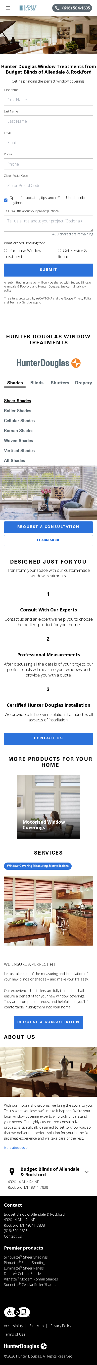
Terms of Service (21, 302)
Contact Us (48, 738)
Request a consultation (48, 1022)
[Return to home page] (31, 8)
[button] (8, 8)
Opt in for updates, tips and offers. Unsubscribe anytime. (47, 200)
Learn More (48, 540)
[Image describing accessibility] (17, 1312)
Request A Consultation (48, 527)
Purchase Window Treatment (22, 253)
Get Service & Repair (72, 253)
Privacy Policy (83, 298)
